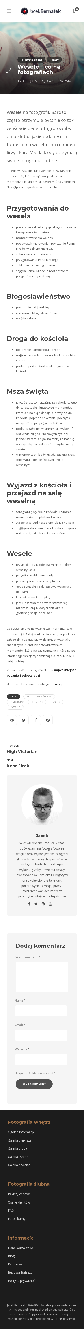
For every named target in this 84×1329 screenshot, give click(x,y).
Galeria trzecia (18, 1157)
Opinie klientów (19, 1202)
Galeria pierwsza (20, 1140)
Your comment (28, 957)
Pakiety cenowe (19, 1194)
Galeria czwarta (19, 1165)
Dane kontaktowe (21, 1248)
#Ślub (56, 702)
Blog (11, 1256)
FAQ (11, 1210)
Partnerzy (15, 1264)
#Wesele (15, 707)
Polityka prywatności (23, 1280)
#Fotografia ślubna (39, 696)
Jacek (21, 81)
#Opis (39, 702)
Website (22, 1049)
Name (20, 1000)
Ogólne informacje (21, 1132)
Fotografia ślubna (31, 59)
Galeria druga (17, 1148)
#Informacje (18, 702)
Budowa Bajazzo (20, 1272)
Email (20, 1025)
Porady (54, 59)
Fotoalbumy (16, 1218)
